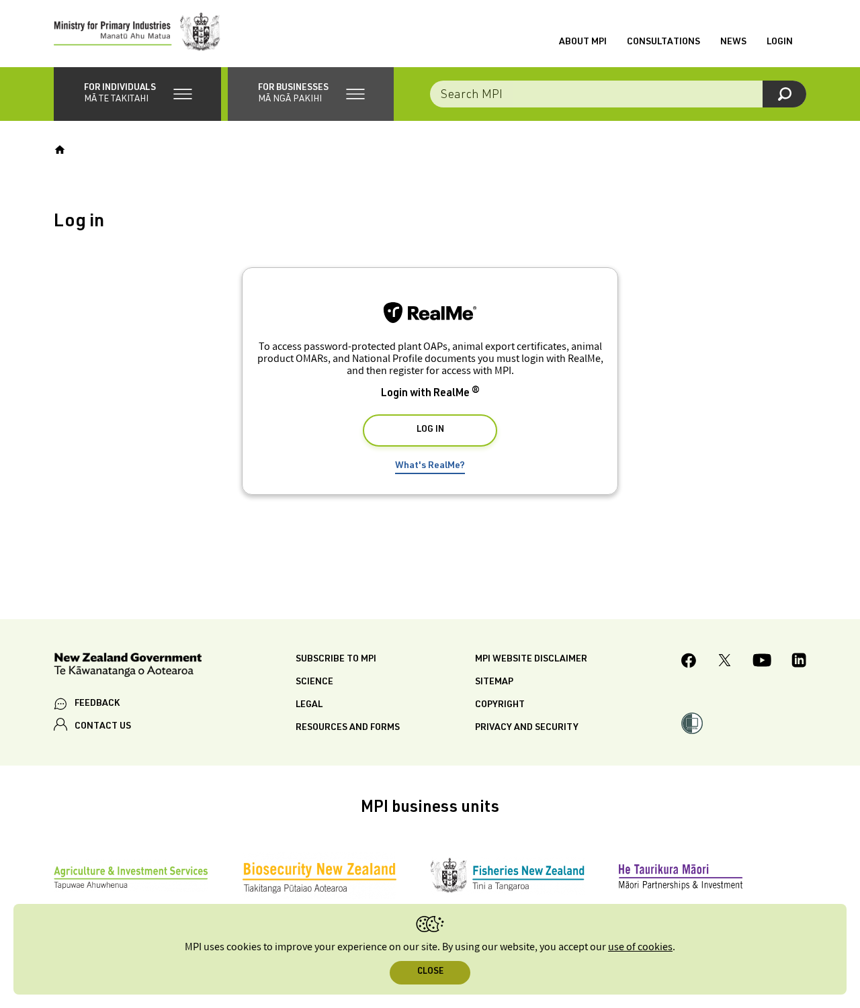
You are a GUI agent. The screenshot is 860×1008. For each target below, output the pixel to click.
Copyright (500, 705)
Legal (309, 705)
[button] (137, 94)
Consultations (663, 42)
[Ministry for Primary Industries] (137, 33)
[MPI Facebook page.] (689, 662)
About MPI (583, 42)
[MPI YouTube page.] (761, 662)
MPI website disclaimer (531, 659)
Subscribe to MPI (336, 659)
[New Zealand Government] (128, 667)
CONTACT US (103, 726)
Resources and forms (348, 728)
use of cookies (640, 947)
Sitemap (494, 682)
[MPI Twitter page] (724, 662)
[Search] (784, 94)
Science (314, 682)
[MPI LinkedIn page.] (798, 662)
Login (780, 42)
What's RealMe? (430, 466)
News (733, 42)
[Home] (60, 150)
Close (430, 972)
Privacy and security (526, 728)
